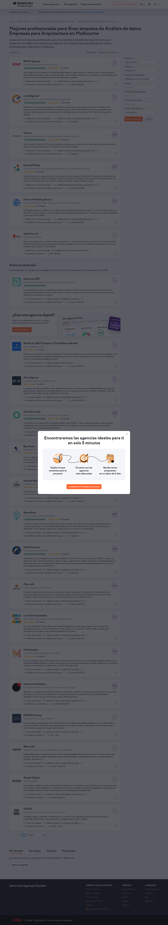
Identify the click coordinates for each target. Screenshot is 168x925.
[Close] (127, 434)
